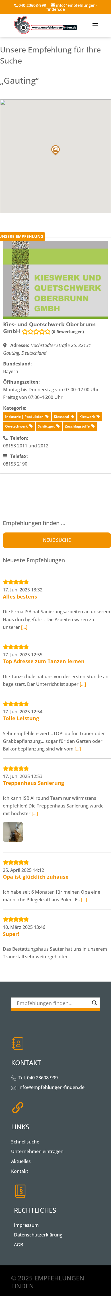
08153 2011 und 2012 (25, 446)
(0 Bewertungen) (68, 331)
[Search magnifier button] (94, 1003)
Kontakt (19, 1171)
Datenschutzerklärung (38, 1235)
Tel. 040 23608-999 (38, 1078)
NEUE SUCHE (57, 540)
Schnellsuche (25, 1142)
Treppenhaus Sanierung (33, 782)
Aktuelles (21, 1161)
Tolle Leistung (21, 718)
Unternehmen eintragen (37, 1151)
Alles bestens (20, 596)
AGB (18, 1245)
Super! (11, 934)
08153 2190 (15, 464)
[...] (24, 627)
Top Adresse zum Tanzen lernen (44, 661)
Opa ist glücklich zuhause (36, 876)
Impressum (26, 1225)
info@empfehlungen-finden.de (51, 1087)
